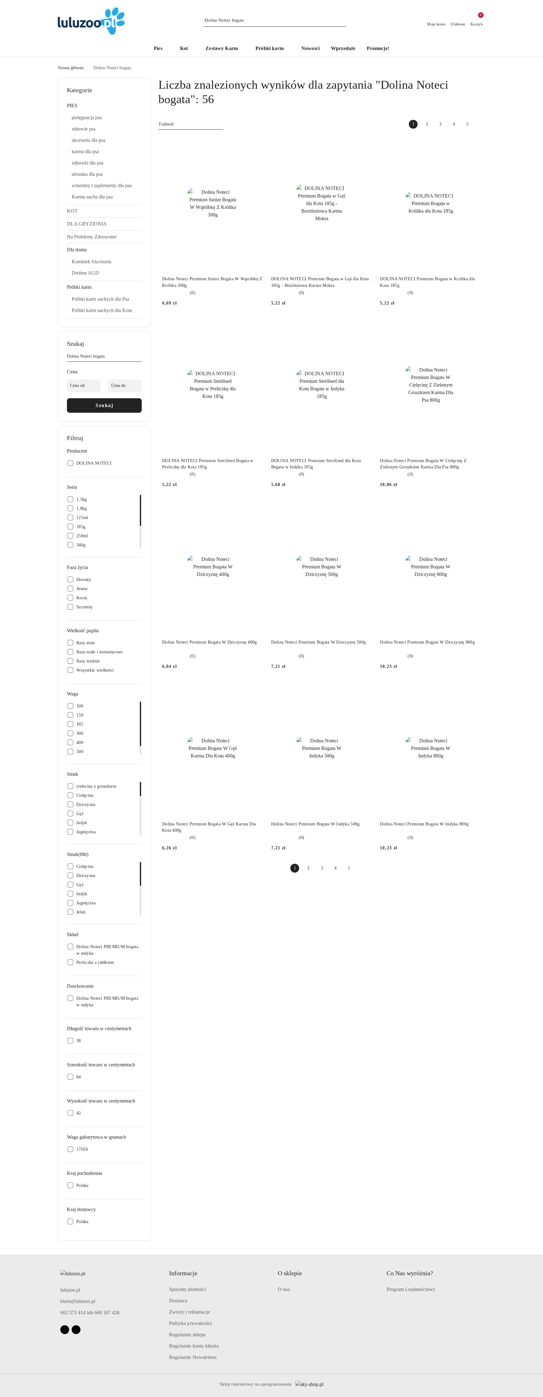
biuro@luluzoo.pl (77, 1301)
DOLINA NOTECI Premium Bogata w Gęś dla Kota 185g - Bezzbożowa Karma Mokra (320, 282)
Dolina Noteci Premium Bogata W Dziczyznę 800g (427, 642)
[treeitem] (104, 105)
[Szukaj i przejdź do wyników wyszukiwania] (342, 20)
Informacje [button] (183, 1273)
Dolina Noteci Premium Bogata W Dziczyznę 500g (318, 642)
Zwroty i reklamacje (189, 1312)
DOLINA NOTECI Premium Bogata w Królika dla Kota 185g (427, 282)
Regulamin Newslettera (193, 1357)
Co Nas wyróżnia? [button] (410, 1273)
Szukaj (104, 405)
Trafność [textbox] (166, 124)
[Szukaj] (139, 357)
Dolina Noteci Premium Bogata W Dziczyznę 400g (209, 642)
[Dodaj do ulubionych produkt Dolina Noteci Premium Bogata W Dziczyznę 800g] (474, 506)
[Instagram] (76, 1329)
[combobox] (190, 124)
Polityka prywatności (190, 1323)
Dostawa (178, 1300)
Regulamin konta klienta (194, 1346)
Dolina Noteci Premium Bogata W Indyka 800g (424, 824)
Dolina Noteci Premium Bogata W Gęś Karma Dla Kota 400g (209, 827)
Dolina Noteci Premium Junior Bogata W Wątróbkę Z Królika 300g (212, 282)
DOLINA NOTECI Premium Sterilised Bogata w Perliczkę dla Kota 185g (207, 463)
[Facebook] (64, 1329)
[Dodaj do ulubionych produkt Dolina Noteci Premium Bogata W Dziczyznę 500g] (365, 506)
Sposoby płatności (187, 1289)
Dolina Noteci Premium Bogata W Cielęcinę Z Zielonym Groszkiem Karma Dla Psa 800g (423, 463)
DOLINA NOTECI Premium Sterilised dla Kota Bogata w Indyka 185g (316, 463)
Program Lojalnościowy (411, 1289)
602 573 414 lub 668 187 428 (89, 1312)
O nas (284, 1289)
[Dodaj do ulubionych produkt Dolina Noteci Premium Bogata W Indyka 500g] (365, 688)
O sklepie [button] (290, 1273)
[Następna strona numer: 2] (480, 124)
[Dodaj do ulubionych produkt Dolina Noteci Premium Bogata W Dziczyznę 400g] (256, 506)
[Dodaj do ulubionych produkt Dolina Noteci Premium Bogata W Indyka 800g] (474, 688)
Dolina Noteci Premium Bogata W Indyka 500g (315, 824)
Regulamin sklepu (187, 1334)
